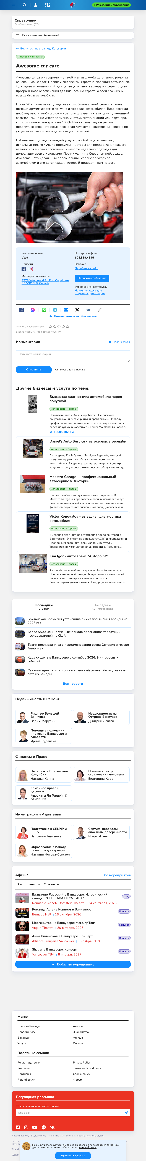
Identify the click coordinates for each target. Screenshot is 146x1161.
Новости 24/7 (26, 1032)
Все (19, 884)
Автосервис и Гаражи (30, 56)
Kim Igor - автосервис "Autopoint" (78, 556)
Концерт (124, 911)
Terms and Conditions (87, 1068)
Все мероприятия (117, 875)
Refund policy (26, 1080)
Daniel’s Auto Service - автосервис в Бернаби (87, 441)
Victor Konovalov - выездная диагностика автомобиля (85, 518)
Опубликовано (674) (27, 24)
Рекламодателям (28, 1063)
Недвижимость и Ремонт (37, 699)
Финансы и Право (31, 756)
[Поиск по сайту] (25, 5)
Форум (77, 1080)
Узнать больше (88, 1147)
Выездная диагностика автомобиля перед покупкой (85, 399)
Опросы (78, 1043)
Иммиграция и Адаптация (38, 814)
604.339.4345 (84, 258)
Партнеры (24, 1074)
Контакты (23, 1068)
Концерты (33, 884)
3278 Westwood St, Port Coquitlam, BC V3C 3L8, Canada (45, 281)
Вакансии (23, 1038)
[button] (47, 5)
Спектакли (51, 884)
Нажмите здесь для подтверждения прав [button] (90, 292)
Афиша (21, 875)
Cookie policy (81, 1074)
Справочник (25, 20)
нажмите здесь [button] (95, 1135)
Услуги (21, 1043)
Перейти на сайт (86, 268)
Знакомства (81, 1032)
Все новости (73, 683)
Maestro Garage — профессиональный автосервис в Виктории (82, 479)
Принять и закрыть (73, 1155)
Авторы (78, 1026)
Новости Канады (28, 1026)
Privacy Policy (81, 1063)
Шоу (126, 896)
